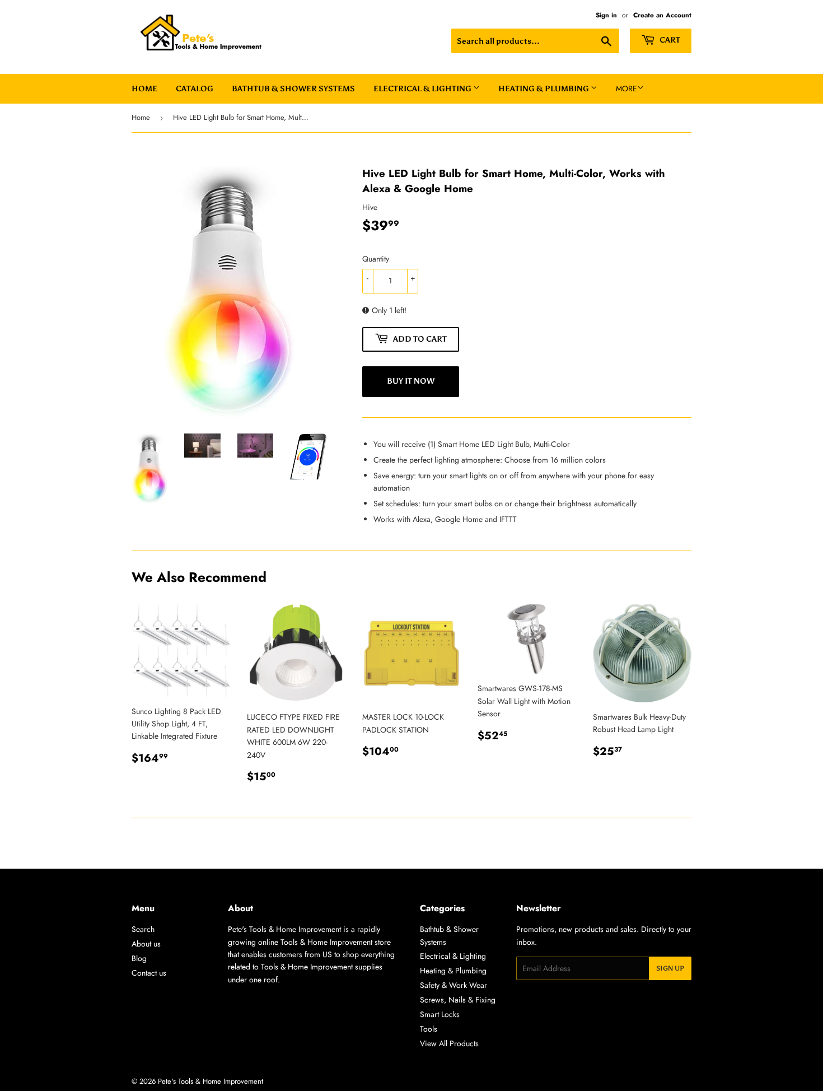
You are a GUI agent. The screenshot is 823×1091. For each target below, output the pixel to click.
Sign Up (670, 968)
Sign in (606, 15)
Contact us (149, 972)
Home (144, 89)
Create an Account (662, 15)
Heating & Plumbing (544, 89)
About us (146, 943)
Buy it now (410, 381)
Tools (428, 1028)
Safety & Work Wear (453, 985)
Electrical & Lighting (423, 89)
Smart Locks (440, 1014)
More (626, 88)
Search (143, 929)
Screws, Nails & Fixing (457, 999)
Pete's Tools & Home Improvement (210, 1081)
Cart (669, 40)
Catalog (194, 89)
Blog (139, 958)
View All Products (449, 1043)
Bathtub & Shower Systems (293, 89)
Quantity (375, 258)
